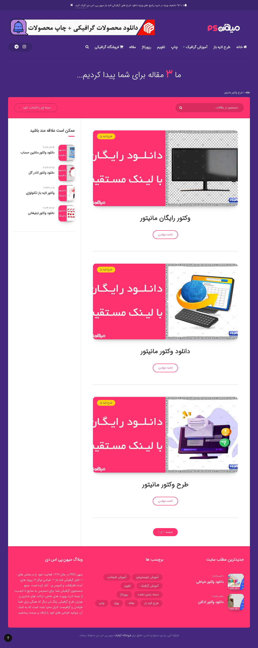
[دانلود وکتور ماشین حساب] (66, 153)
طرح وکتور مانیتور (165, 485)
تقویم (161, 47)
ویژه (116, 603)
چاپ (174, 47)
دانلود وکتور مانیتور (165, 351)
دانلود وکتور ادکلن (211, 602)
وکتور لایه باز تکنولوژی (40, 192)
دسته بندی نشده (148, 594)
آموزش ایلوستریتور (147, 577)
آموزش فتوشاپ (116, 577)
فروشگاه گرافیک (122, 635)
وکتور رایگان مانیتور (165, 218)
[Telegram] (17, 47)
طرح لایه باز (221, 47)
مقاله (132, 47)
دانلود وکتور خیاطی (210, 582)
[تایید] (181, 108)
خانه (240, 47)
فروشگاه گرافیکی (107, 47)
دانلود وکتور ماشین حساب (37, 152)
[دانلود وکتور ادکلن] (236, 602)
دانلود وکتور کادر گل (41, 172)
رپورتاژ (146, 47)
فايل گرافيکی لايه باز (67, 580)
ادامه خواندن (165, 234)
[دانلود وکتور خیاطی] (236, 582)
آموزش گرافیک (196, 47)
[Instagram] (24, 47)
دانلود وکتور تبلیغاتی (41, 213)
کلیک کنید (80, 5)
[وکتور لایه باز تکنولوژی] (66, 193)
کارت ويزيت (66, 596)
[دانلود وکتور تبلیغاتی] (66, 213)
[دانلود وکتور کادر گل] (66, 173)
